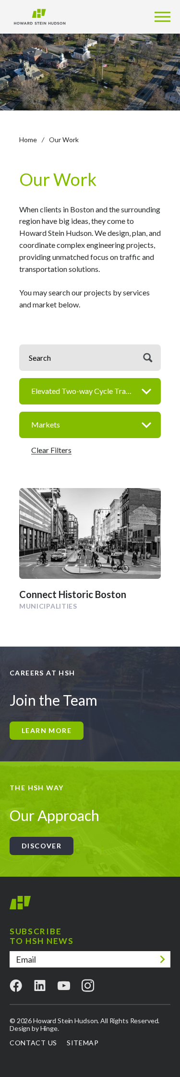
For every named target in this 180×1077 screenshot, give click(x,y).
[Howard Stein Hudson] (40, 16)
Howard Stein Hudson (20, 906)
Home (28, 139)
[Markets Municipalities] (90, 425)
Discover (41, 846)
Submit (162, 959)
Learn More (47, 730)
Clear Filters (51, 450)
